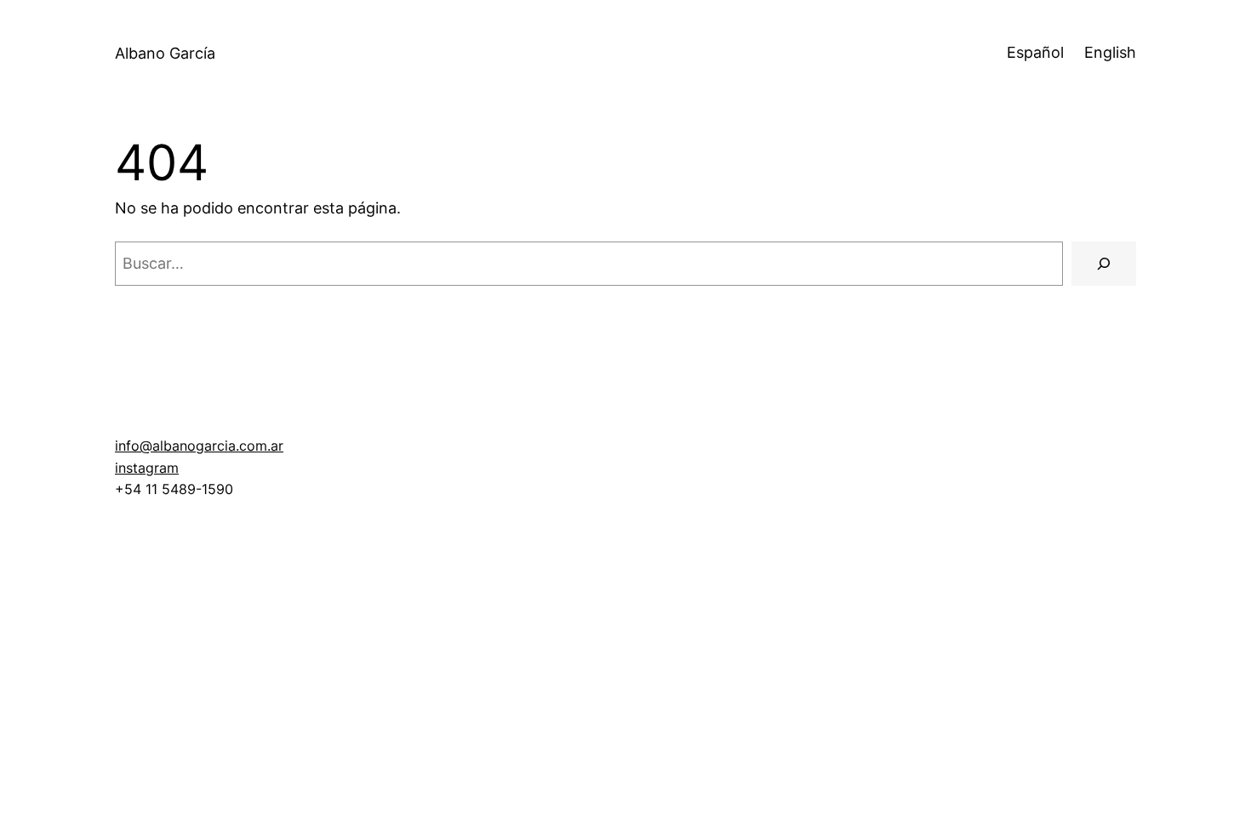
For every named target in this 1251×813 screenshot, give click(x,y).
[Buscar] (1103, 264)
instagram (147, 467)
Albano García (165, 53)
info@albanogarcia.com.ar (199, 445)
